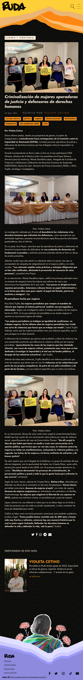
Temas (7, 661)
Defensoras (70, 119)
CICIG (45, 124)
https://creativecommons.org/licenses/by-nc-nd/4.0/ (24, 677)
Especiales (9, 669)
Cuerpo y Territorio (19, 37)
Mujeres (38, 119)
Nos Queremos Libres (29, 124)
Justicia (27, 119)
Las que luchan (13, 119)
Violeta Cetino (57, 112)
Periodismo (11, 124)
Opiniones (10, 665)
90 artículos (34, 576)
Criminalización (53, 119)
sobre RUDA (10, 673)
